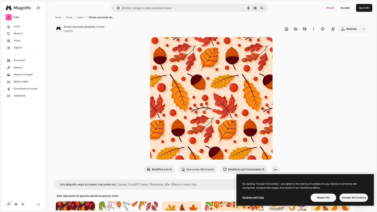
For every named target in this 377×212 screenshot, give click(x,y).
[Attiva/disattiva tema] (23, 204)
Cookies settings (253, 197)
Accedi (345, 8)
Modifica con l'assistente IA (246, 169)
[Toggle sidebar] (38, 8)
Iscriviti (364, 8)
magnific (68, 31)
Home (58, 17)
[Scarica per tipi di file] (364, 29)
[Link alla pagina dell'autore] (58, 29)
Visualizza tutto (107, 196)
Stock (69, 17)
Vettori (80, 17)
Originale (176, 45)
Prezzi (330, 8)
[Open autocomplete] (116, 7)
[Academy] (16, 204)
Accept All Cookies (354, 197)
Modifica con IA (162, 169)
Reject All (323, 197)
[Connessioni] (8, 204)
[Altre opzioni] (314, 29)
